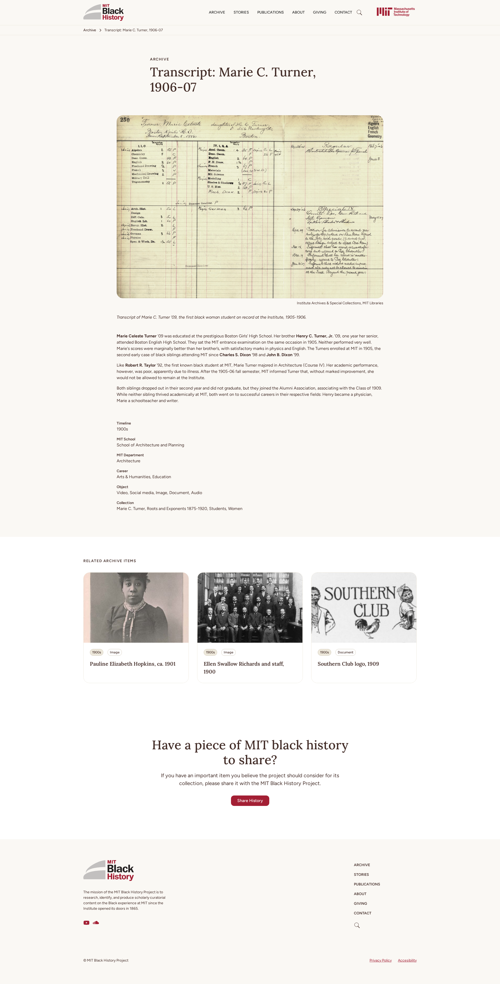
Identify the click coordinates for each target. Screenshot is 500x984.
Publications (270, 12)
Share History (250, 800)
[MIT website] (396, 12)
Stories (241, 12)
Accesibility (407, 960)
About (298, 12)
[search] (359, 12)
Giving (319, 12)
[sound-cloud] (96, 923)
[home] (103, 12)
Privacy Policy (381, 960)
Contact (343, 12)
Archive (217, 12)
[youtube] (86, 923)
